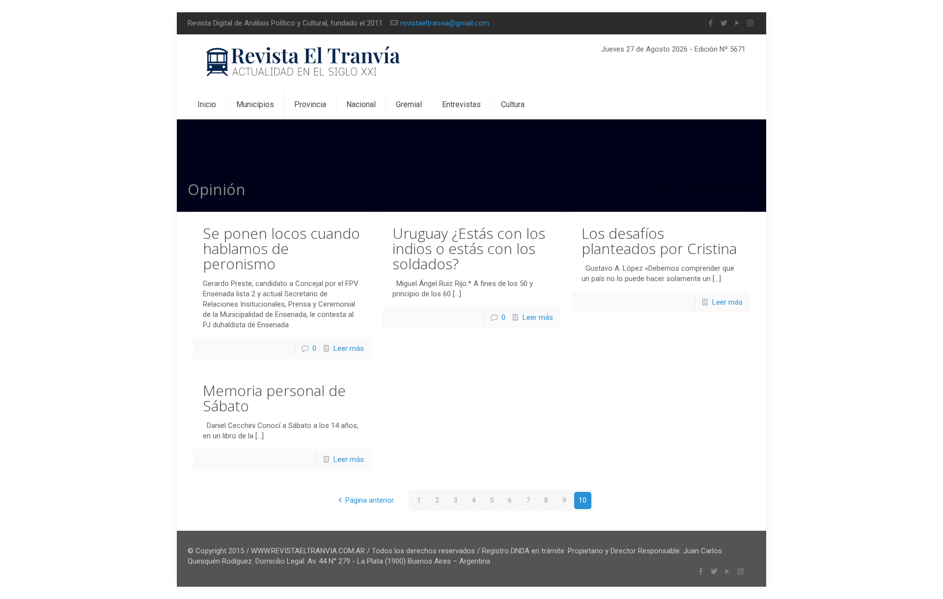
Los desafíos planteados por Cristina (659, 240)
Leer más (348, 348)
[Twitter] (724, 23)
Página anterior (369, 500)
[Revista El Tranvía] (303, 62)
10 (582, 500)
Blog (702, 187)
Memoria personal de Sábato (274, 398)
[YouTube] (737, 23)
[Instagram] (750, 23)
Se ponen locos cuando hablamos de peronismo (281, 248)
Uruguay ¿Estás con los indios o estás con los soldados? (468, 248)
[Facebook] (710, 23)
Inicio (664, 187)
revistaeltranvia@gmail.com (444, 23)
